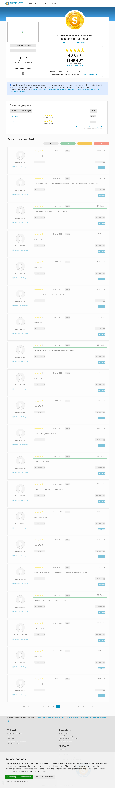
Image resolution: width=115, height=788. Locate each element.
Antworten (101, 168)
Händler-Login (63, 733)
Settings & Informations (44, 777)
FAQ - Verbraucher (13, 743)
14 (43, 707)
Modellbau (82, 43)
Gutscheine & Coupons (14, 733)
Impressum (8, 781)
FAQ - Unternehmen (65, 741)
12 (33, 707)
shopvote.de (14, 116)
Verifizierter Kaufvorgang (21, 167)
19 (68, 707)
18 (63, 707)
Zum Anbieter (23, 51)
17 (58, 707)
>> (93, 707)
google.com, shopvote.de (89, 74)
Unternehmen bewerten (23, 45)
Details (68, 151)
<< (24, 707)
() (101, 162)
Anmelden (10, 736)
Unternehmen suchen (48, 3)
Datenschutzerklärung (21, 781)
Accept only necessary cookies (19, 777)
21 (79, 707)
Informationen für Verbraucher (16, 741)
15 (48, 707)
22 (84, 707)
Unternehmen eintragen (66, 736)
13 (38, 707)
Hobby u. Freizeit (70, 43)
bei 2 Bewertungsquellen (74, 65)
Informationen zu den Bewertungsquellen (90, 127)
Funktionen (33, 3)
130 (68, 143)
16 (53, 707)
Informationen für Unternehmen (69, 738)
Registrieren (11, 738)
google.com (14, 122)
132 (51, 143)
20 (73, 707)
